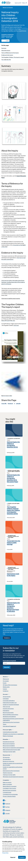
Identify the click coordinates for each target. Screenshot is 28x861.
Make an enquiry (7, 782)
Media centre (6, 687)
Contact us (7, 638)
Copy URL (4, 403)
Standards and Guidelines (9, 716)
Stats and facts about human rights (11, 749)
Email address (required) (9, 661)
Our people (6, 681)
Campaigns (6, 698)
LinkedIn (18, 403)
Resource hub (6, 755)
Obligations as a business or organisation (13, 734)
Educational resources (8, 741)
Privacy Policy (5, 853)
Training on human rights (9, 751)
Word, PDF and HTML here (8, 320)
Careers (5, 689)
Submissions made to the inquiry (13, 574)
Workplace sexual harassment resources (13, 777)
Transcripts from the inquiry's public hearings (13, 542)
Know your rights (7, 730)
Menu (23, 3)
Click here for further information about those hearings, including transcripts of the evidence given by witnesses (13, 282)
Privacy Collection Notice (9, 796)
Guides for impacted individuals (11, 704)
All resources (6, 757)
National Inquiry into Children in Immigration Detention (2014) (13, 444)
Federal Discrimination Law (10, 702)
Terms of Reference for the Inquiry (10, 53)
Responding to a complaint (9, 786)
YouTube (7, 807)
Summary (3, 48)
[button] (5, 40)
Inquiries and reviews (8, 708)
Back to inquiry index (6, 396)
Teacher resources (7, 773)
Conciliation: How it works (9, 788)
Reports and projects (8, 712)
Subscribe (6, 667)
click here (16, 325)
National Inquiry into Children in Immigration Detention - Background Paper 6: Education (13, 607)
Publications (6, 710)
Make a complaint (7, 784)
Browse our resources (8, 7)
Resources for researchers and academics (13, 747)
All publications (7, 759)
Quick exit (17, 3)
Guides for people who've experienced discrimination (13, 764)
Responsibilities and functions (10, 714)
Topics (4, 724)
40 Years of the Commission (10, 685)
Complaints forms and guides (10, 794)
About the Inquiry (5, 50)
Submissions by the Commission (11, 722)
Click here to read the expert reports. (10, 298)
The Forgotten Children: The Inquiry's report (12, 57)
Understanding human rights (10, 732)
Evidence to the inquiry (7, 55)
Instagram (7, 810)
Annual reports (6, 696)
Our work (5, 694)
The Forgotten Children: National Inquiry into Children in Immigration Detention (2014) (13, 510)
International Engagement (9, 726)
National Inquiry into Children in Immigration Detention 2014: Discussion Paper (13, 478)
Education (5, 739)
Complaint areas (7, 792)
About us (5, 676)
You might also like (6, 59)
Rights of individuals (8, 736)
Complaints (6, 780)
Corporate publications (9, 700)
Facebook (10, 403)
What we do (6, 679)
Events (4, 683)
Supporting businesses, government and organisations (13, 719)
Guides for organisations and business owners (12, 768)
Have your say (6, 706)
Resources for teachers (9, 743)
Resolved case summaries (9, 790)
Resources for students (9, 745)
